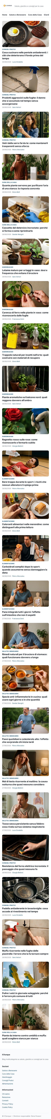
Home (4, 15)
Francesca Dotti (18, 319)
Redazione (6, 1097)
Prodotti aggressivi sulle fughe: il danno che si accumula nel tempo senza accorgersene (23, 100)
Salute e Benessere (17, 15)
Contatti (5, 1100)
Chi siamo (6, 1094)
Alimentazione (8, 479)
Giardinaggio (7, 267)
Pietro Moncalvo (18, 150)
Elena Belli (16, 192)
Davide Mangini (18, 234)
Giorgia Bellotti (17, 446)
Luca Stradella (17, 62)
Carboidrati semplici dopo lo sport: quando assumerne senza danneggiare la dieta (24, 569)
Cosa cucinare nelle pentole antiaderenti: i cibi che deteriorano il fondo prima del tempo (25, 55)
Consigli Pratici (9, 49)
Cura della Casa (35, 15)
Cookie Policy (7, 1107)
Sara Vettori (16, 107)
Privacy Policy (7, 1104)
